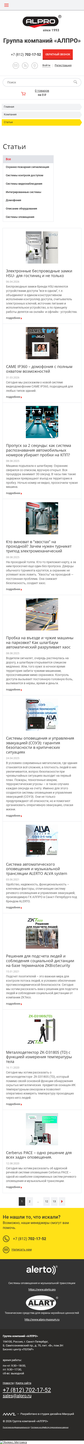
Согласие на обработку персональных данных (49, 1427)
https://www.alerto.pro (42, 1289)
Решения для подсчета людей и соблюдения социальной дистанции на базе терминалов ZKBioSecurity (40, 960)
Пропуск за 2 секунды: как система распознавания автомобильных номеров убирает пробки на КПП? (38, 450)
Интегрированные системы (23, 192)
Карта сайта (23, 1383)
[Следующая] (62, 1201)
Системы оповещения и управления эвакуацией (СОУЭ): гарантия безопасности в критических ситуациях (40, 745)
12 (46, 1201)
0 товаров (42, 90)
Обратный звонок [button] (57, 54)
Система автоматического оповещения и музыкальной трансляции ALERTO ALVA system (36, 869)
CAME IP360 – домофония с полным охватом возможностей (39, 369)
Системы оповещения (20, 217)
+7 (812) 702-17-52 (27, 1390)
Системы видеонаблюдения (24, 183)
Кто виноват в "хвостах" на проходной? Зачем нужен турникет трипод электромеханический (39, 546)
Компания (10, 114)
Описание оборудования (21, 208)
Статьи (8, 122)
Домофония (13, 200)
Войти (46, 65)
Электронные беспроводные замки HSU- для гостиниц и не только (39, 273)
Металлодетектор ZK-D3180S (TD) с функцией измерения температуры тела (39, 1057)
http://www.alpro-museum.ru (42, 1319)
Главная (9, 106)
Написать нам (22, 1249)
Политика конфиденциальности (16, 1427)
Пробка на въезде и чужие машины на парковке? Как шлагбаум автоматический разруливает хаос (39, 642)
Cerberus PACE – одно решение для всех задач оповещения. (39, 1155)
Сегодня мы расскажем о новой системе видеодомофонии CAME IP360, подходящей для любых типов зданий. (39, 386)
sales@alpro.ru (17, 1395)
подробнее (13, 318)
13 (54, 1201)
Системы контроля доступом (24, 175)
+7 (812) (26, 55)
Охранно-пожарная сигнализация (27, 167)
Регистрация (63, 65)
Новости (8, 1383)
